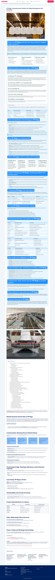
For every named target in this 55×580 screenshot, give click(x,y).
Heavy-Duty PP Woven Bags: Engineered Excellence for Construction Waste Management (11, 556)
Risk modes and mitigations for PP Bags (15, 386)
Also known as (13, 364)
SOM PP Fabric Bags (15, 395)
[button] (32, 1)
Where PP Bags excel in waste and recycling (16, 376)
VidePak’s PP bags (27, 420)
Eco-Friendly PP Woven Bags (16, 397)
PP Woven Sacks (23, 545)
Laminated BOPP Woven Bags (25, 569)
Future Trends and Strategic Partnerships (17, 407)
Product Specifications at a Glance (16, 405)
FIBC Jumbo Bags (23, 572)
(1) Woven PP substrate (14, 368)
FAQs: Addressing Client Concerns (16, 406)
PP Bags (16, 545)
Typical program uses (14, 365)
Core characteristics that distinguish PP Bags (16, 374)
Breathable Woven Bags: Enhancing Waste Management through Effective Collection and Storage (32, 556)
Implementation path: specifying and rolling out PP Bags (18, 387)
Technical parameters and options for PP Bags (16, 385)
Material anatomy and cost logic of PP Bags (16, 367)
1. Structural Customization (16, 398)
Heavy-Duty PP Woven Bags (16, 394)
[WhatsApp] (38, 567)
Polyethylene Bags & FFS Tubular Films (26, 571)
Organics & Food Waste (14, 378)
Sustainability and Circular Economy (16, 404)
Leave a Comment (9, 560)
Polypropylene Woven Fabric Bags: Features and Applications (43, 555)
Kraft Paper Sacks (23, 570)
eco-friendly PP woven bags (19, 411)
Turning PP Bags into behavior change (15, 384)
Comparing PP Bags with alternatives (15, 383)
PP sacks (19, 545)
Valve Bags (22, 568)
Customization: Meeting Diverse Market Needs (17, 393)
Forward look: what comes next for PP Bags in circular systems (19, 388)
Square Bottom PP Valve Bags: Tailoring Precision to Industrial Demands (22, 555)
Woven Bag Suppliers (29, 545)
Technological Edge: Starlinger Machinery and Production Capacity (20, 402)
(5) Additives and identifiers (15, 373)
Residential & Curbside (14, 377)
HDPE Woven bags (9, 545)
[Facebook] (36, 567)
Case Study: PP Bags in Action (15, 403)
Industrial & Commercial (14, 379)
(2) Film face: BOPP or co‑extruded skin (16, 369)
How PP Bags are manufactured (14, 375)
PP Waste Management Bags (16, 396)
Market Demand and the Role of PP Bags (17, 392)
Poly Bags (13, 545)
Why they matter (13, 366)
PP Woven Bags (23, 567)
